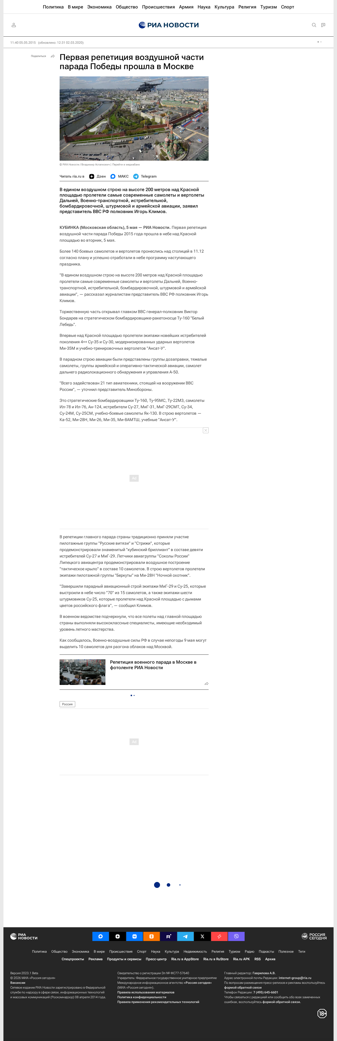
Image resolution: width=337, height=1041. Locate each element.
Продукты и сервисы (124, 959)
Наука (155, 951)
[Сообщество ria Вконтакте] (134, 936)
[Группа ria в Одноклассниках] (151, 936)
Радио (249, 951)
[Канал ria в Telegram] (185, 936)
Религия (218, 951)
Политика (39, 951)
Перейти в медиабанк (126, 164)
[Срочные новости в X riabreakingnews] (219, 936)
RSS (257, 959)
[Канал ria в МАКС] (100, 936)
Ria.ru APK (241, 959)
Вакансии (17, 982)
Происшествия (121, 951)
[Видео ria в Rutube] (168, 936)
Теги (301, 951)
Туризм (234, 951)
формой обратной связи (243, 987)
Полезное (286, 951)
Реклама (95, 959)
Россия (67, 704)
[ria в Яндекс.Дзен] (117, 936)
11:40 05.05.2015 (23, 42)
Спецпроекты (73, 959)
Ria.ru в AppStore (185, 959)
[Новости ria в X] (202, 936)
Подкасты (266, 951)
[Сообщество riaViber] (236, 936)
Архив (270, 959)
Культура (172, 951)
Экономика (80, 951)
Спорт (141, 951)
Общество (59, 951)
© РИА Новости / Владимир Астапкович (85, 164)
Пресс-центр (156, 959)
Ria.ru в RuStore (216, 959)
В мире (99, 951)
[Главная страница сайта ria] (169, 25)
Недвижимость (195, 951)
